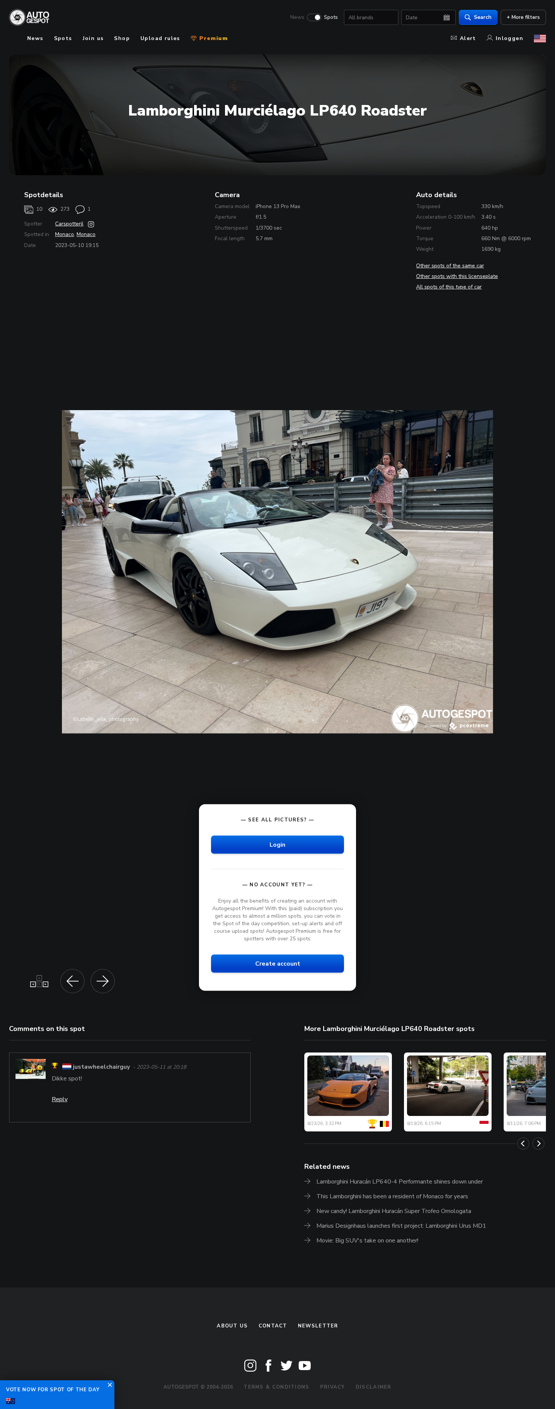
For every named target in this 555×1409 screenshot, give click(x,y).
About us (232, 1326)
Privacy (332, 1387)
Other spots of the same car (450, 265)
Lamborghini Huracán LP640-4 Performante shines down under (399, 1182)
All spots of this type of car (449, 286)
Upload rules (160, 38)
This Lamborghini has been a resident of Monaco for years (392, 1196)
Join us (93, 38)
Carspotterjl (69, 223)
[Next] (538, 1143)
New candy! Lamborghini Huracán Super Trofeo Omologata (393, 1211)
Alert (468, 38)
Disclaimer (374, 1387)
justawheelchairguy (101, 1067)
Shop (122, 38)
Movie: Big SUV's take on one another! (367, 1240)
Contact (273, 1326)
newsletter (318, 1326)
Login (277, 844)
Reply (60, 1099)
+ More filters (523, 17)
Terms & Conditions (276, 1387)
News (297, 17)
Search (483, 17)
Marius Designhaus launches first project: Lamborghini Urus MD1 (401, 1226)
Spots (331, 17)
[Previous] (523, 1143)
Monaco (64, 234)
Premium (212, 38)
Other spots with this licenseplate (457, 276)
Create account (277, 964)
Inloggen (509, 38)
